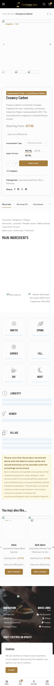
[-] (8, 163)
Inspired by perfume (28, 180)
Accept (11, 670)
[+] (16, 163)
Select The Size (12, 153)
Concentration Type (14, 143)
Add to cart (33, 163)
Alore (13, 544)
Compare (13, 171)
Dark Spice (40, 544)
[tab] (22, 204)
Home (5, 13)
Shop (12, 13)
